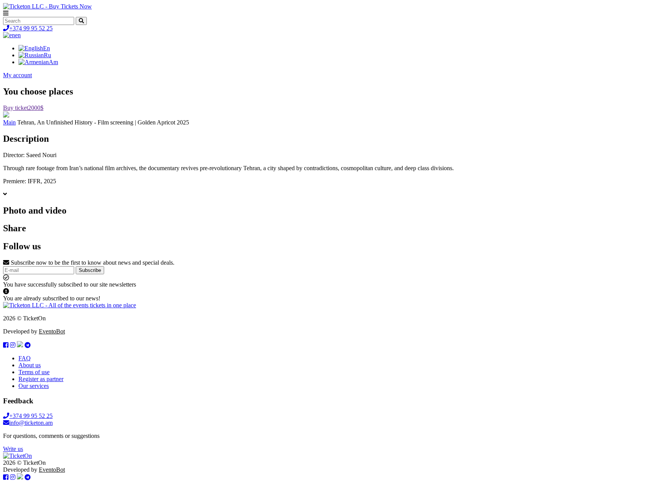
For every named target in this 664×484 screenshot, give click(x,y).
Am (53, 62)
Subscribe (90, 270)
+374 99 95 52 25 (31, 28)
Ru (47, 55)
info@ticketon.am (31, 422)
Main (9, 122)
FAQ (24, 358)
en (18, 35)
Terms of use (34, 372)
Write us (13, 449)
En (46, 48)
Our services (33, 386)
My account (17, 75)
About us (29, 365)
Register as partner (40, 379)
